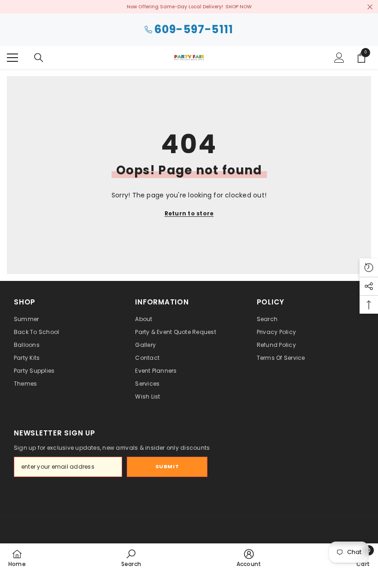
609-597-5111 (193, 29)
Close (369, 6)
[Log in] (339, 58)
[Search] (38, 57)
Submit (167, 466)
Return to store (189, 213)
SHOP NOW (238, 6)
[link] (131, 557)
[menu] (12, 57)
